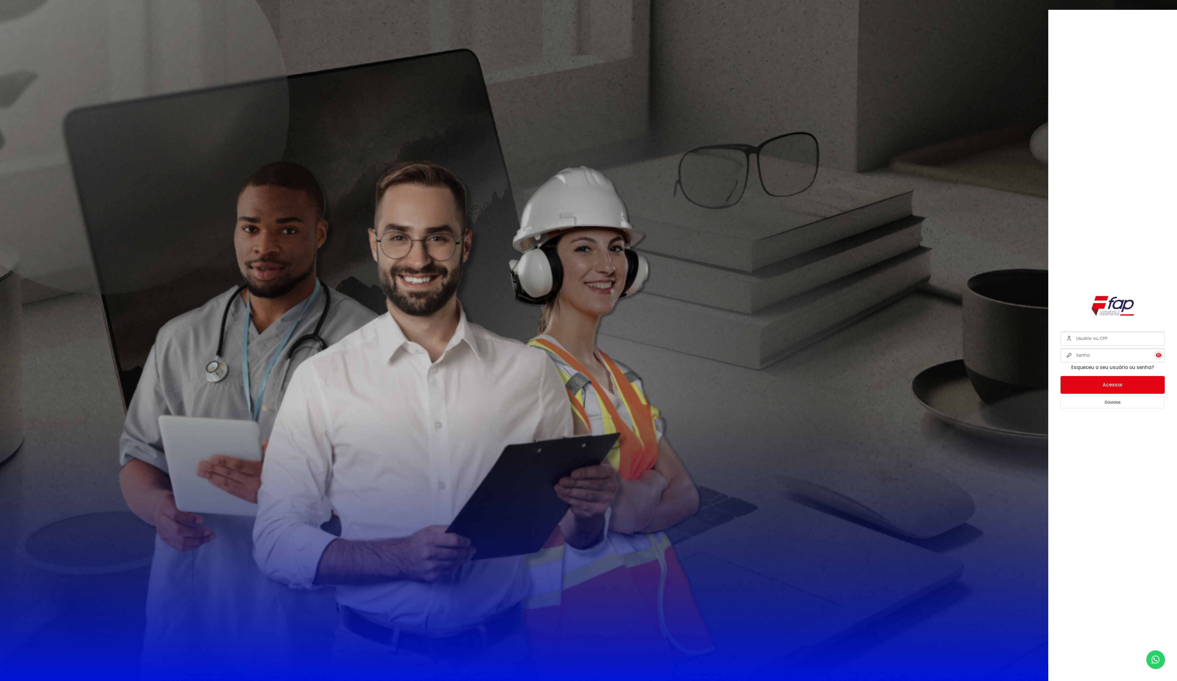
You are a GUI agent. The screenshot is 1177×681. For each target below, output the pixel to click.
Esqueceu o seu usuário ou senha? (1112, 367)
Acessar (1113, 384)
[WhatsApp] (1155, 659)
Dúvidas (1113, 402)
